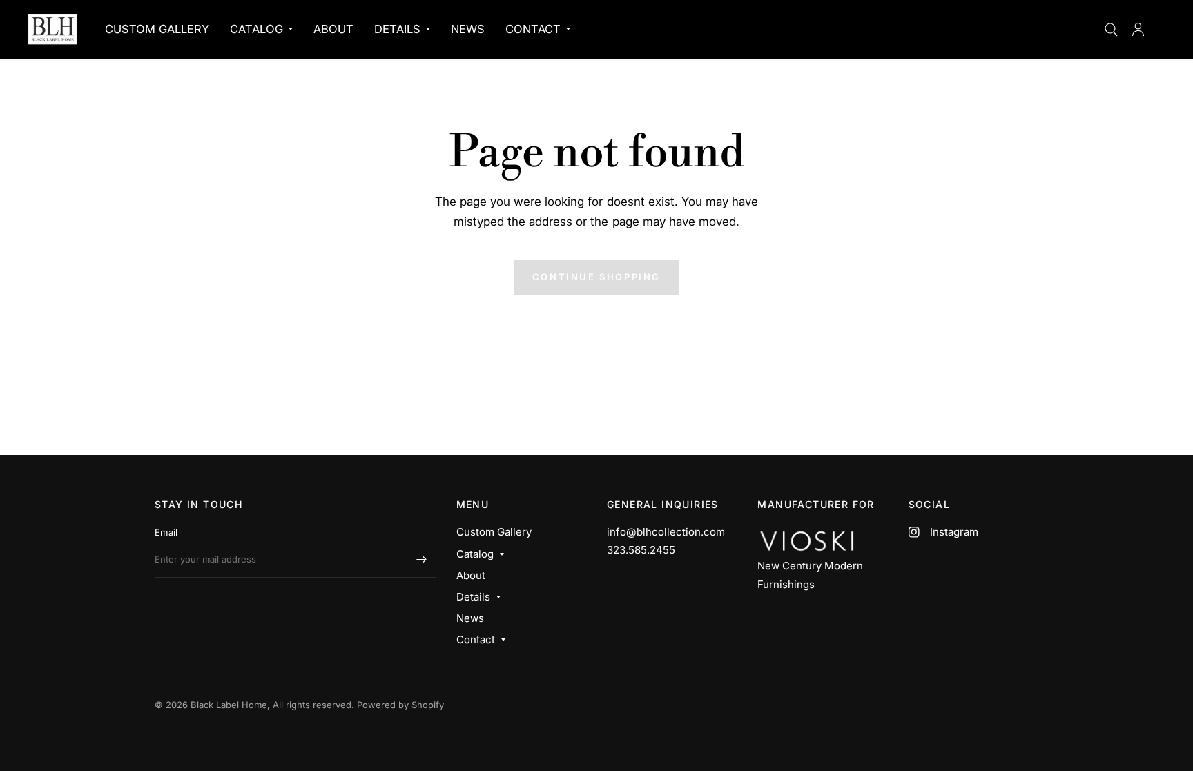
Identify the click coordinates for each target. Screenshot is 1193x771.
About (333, 29)
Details (397, 29)
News (468, 29)
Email (166, 532)
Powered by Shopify (400, 704)
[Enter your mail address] (422, 560)
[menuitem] (157, 29)
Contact (533, 29)
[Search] (1111, 29)
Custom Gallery (157, 29)
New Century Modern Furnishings (810, 574)
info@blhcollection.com (666, 531)
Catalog (256, 29)
